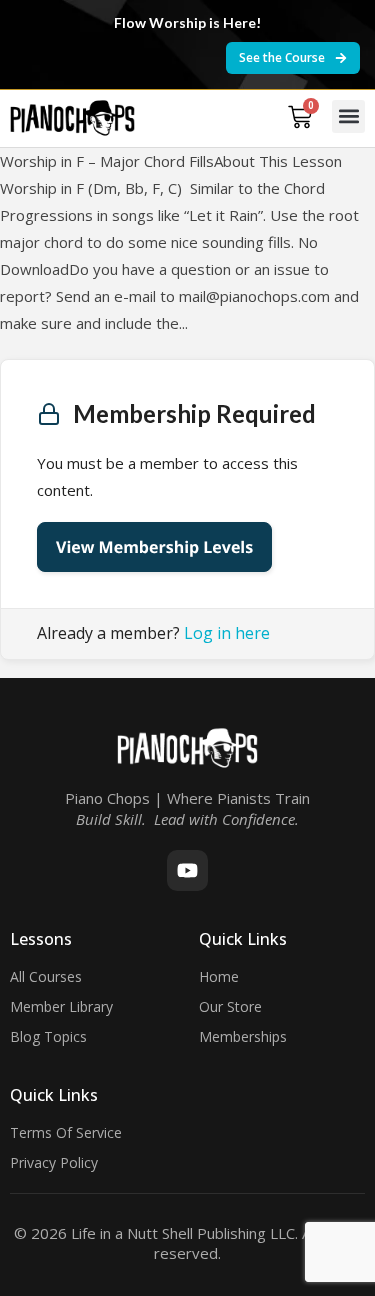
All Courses (46, 976)
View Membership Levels (154, 547)
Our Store (230, 1006)
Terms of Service (66, 1132)
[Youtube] (187, 870)
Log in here (227, 633)
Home (219, 976)
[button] (348, 116)
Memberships (243, 1036)
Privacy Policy (54, 1162)
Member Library (61, 1006)
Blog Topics (48, 1036)
